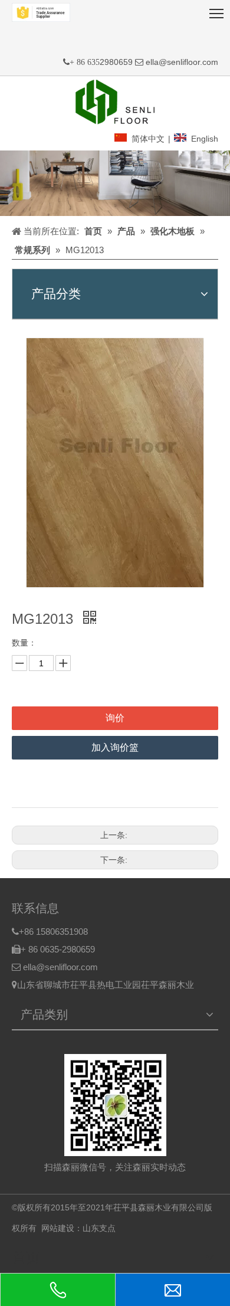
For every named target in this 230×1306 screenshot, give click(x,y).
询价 (115, 718)
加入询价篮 (115, 747)
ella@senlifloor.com (182, 62)
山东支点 (99, 1228)
